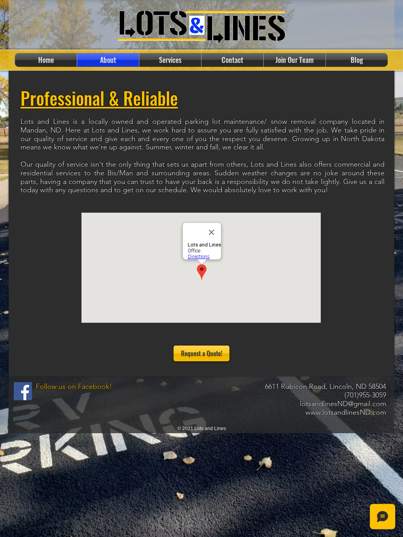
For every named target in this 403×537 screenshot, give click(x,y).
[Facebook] (23, 391)
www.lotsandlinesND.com (345, 412)
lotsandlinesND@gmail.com (343, 403)
